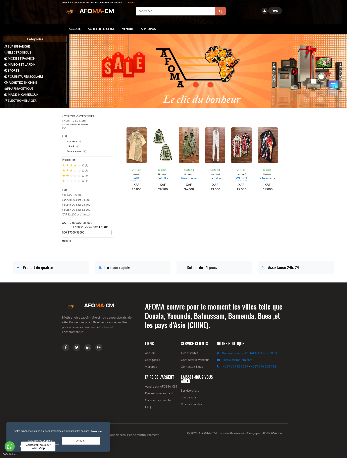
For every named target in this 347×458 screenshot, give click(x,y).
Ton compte (188, 397)
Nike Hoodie (189, 178)
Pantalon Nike (215, 179)
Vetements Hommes (76, 124)
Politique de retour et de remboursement (131, 435)
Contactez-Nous (192, 366)
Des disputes (189, 353)
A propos (151, 366)
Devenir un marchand (159, 393)
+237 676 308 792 (263, 366)
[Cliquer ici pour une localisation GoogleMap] (219, 353)
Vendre (128, 28)
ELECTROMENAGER (22, 100)
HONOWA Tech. (273, 433)
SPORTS (13, 70)
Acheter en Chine (101, 28)
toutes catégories (79, 116)
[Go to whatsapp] (10, 446)
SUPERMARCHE (18, 46)
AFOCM (97, 10)
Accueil (75, 28)
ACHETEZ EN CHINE (22, 82)
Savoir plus (96, 431)
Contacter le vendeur (195, 360)
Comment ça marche (158, 400)
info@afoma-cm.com (237, 360)
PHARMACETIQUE (20, 88)
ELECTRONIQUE (19, 52)
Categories (152, 360)
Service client (190, 390)
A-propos (148, 28)
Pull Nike (162, 178)
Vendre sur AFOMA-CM (161, 386)
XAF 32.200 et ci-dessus (76, 214)
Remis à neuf (76, 151)
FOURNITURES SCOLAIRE (25, 76)
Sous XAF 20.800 (72, 194)
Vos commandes (191, 404)
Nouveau (73, 141)
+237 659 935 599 (235, 366)
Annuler (81, 440)
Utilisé (72, 146)
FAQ (148, 407)
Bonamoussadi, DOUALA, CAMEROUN (249, 353)
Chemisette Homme (267, 179)
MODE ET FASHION (21, 58)
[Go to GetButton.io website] (9, 454)
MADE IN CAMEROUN (23, 94)
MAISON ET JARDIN (21, 64)
